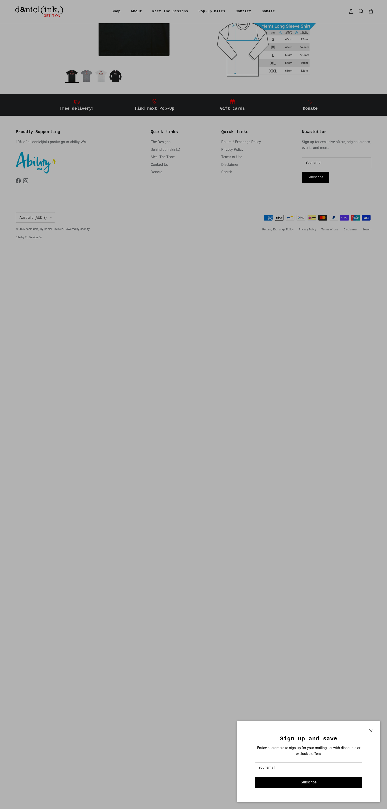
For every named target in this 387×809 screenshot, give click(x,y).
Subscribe (308, 782)
